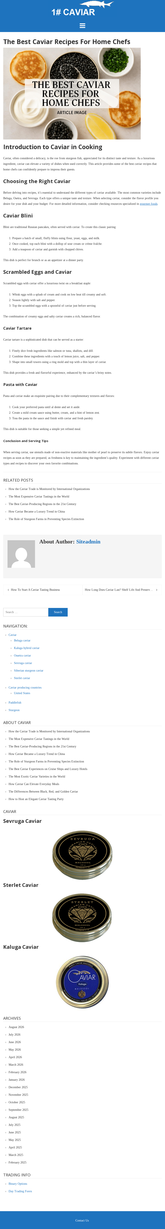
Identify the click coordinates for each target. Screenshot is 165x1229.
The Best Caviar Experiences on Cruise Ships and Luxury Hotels (48, 769)
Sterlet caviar (22, 678)
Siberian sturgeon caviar (28, 670)
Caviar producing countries (25, 687)
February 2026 (17, 1072)
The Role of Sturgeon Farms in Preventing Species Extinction (46, 519)
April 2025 (15, 1147)
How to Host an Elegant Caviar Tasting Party (36, 799)
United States (22, 693)
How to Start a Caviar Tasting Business (35, 589)
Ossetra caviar (22, 655)
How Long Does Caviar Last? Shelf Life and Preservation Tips (123, 589)
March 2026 (16, 1064)
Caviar (13, 635)
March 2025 (16, 1155)
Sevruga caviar (23, 663)
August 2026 (16, 1027)
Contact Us (82, 1220)
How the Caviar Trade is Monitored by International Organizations (49, 489)
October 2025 (17, 1102)
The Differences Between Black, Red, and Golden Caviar (43, 791)
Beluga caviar (22, 640)
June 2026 (15, 1042)
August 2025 (16, 1117)
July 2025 (14, 1124)
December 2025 (18, 1087)
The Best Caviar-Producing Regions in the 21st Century (42, 504)
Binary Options (18, 1183)
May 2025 (15, 1140)
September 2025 (18, 1109)
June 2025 (15, 1132)
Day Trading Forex (20, 1191)
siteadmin (88, 542)
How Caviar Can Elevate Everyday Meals (34, 784)
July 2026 (14, 1034)
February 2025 (17, 1162)
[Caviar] (82, 16)
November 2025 (18, 1094)
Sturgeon (14, 710)
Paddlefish (15, 702)
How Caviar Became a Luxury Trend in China (37, 511)
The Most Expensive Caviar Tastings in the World (39, 496)
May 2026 (15, 1049)
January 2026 (17, 1079)
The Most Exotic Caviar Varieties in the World (37, 776)
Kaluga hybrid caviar (27, 648)
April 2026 (15, 1057)
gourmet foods (148, 203)
